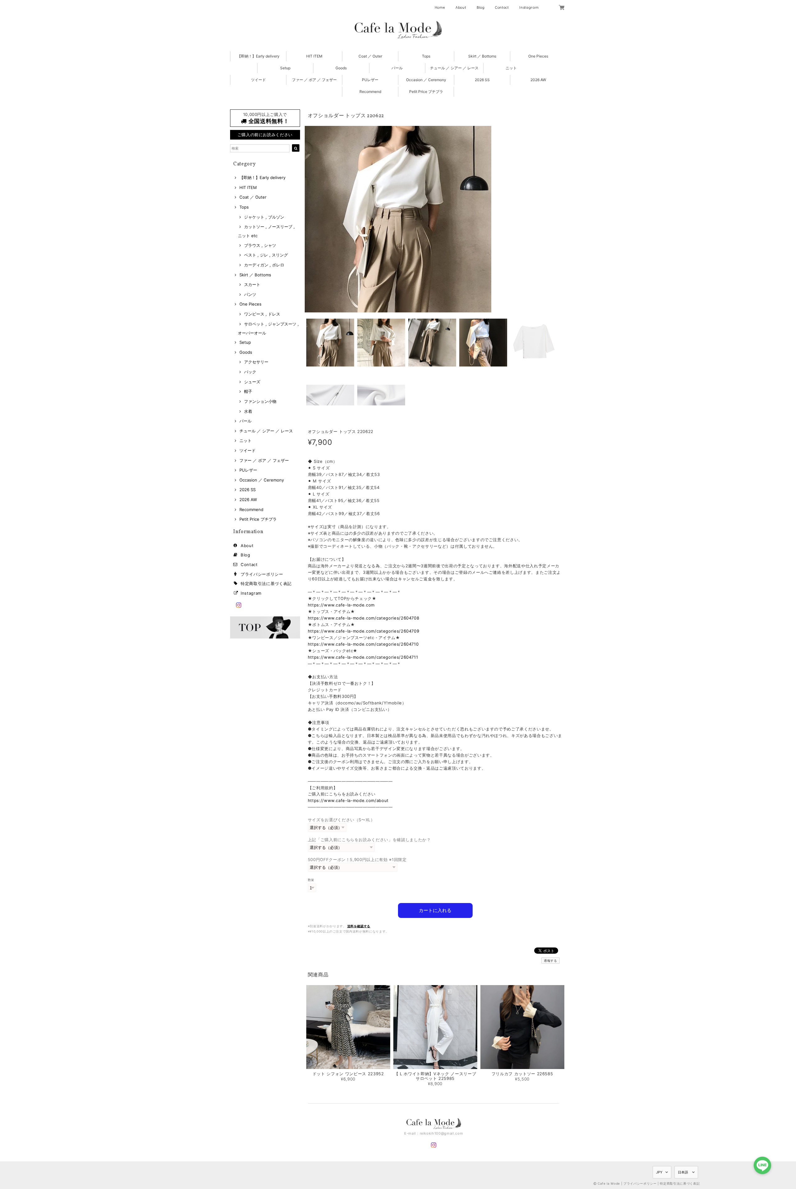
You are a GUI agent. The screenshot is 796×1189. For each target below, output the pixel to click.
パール (397, 68)
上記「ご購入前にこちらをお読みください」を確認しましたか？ (369, 839)
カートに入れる (435, 910)
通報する (550, 960)
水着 (248, 411)
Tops (426, 56)
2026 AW (538, 79)
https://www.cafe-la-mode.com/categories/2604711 (363, 657)
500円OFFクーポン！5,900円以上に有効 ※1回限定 (357, 859)
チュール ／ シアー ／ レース (454, 68)
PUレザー (370, 79)
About (461, 7)
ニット (511, 68)
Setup (285, 68)
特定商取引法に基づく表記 (266, 583)
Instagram (529, 7)
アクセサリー (256, 361)
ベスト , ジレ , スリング (266, 254)
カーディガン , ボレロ (264, 264)
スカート (252, 284)
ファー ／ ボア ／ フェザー (314, 79)
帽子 (248, 391)
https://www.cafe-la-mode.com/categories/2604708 (363, 617)
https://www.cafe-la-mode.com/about (348, 800)
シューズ (252, 381)
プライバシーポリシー (262, 574)
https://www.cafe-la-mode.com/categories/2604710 (363, 644)
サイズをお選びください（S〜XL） (341, 819)
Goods (341, 68)
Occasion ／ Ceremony (426, 79)
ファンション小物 (260, 401)
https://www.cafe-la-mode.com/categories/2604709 (363, 631)
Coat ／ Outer (370, 56)
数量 (311, 880)
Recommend (370, 91)
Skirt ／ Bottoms (482, 56)
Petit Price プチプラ (426, 91)
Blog (481, 7)
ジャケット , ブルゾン (264, 216)
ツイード (258, 79)
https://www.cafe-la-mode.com (341, 604)
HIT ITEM (314, 56)
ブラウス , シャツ (260, 245)
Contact (502, 7)
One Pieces (538, 56)
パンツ (250, 294)
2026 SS (482, 79)
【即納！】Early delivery (258, 56)
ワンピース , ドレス (262, 313)
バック (250, 371)
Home (440, 7)
